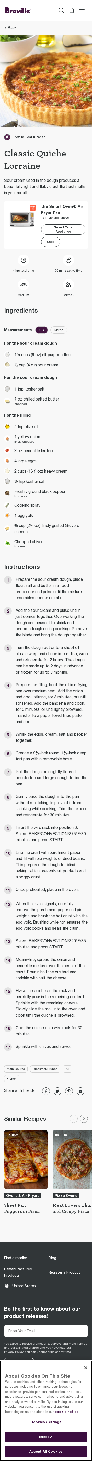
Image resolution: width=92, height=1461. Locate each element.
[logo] (18, 10)
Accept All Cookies (46, 1451)
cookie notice (66, 1411)
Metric (58, 330)
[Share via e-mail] (80, 1091)
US (41, 330)
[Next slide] (84, 1119)
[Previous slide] (74, 1119)
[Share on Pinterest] (69, 1091)
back (12, 28)
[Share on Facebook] (46, 1091)
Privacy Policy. (14, 1352)
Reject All (46, 1437)
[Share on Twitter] (57, 1091)
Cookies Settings (45, 1422)
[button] (71, 10)
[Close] (85, 1367)
